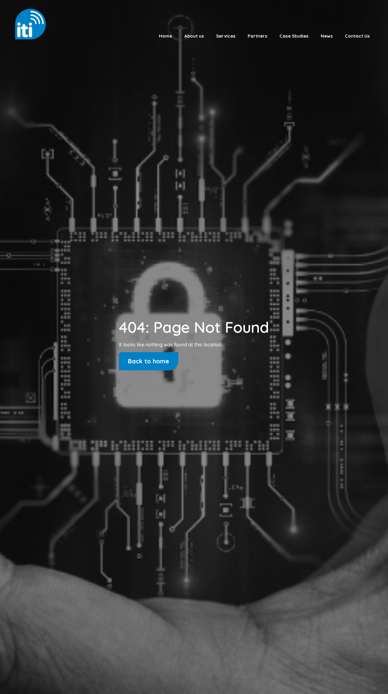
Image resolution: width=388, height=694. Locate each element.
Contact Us (357, 36)
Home (165, 36)
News (327, 36)
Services (226, 36)
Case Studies (294, 36)
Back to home (148, 361)
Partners (257, 36)
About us (194, 36)
